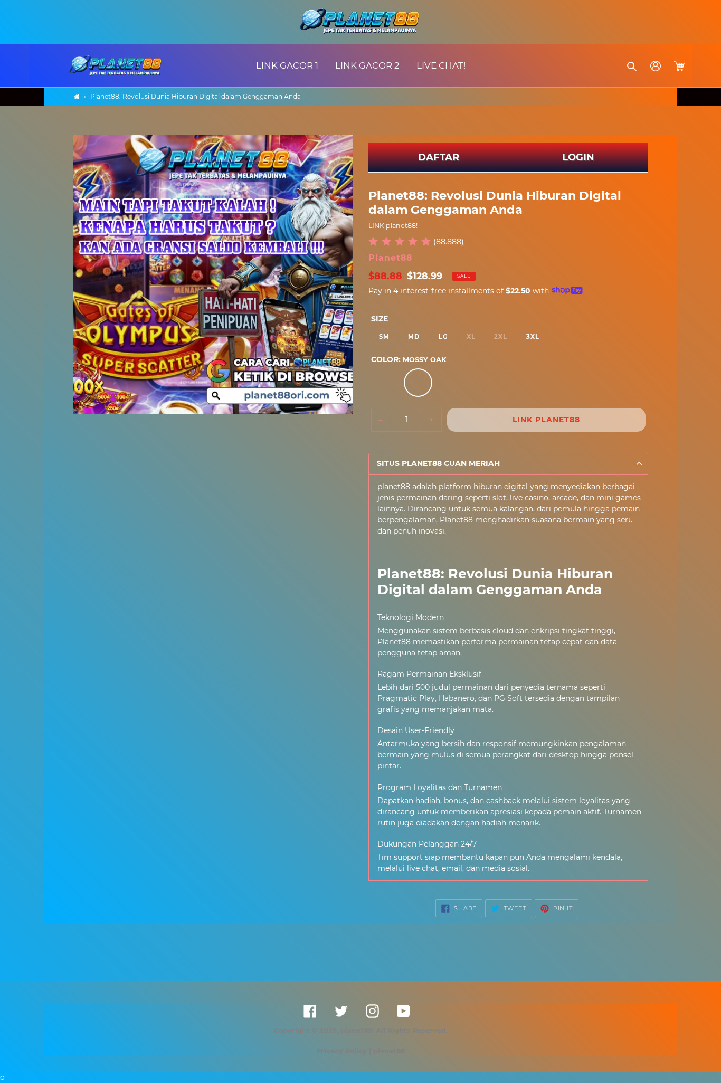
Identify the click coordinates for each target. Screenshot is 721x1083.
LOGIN (578, 157)
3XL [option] (532, 336)
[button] (632, 66)
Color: (408, 359)
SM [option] (384, 336)
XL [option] (471, 336)
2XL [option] (500, 336)
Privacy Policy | (344, 1051)
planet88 (393, 486)
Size (379, 319)
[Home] (77, 97)
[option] (386, 382)
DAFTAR (438, 157)
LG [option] (443, 336)
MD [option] (414, 336)
